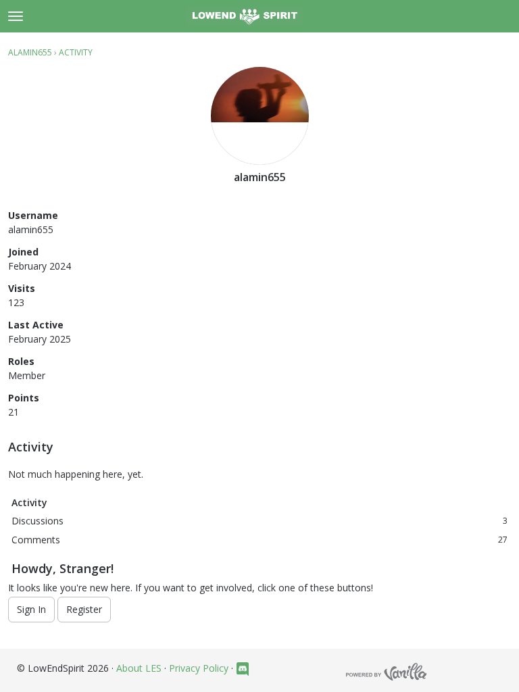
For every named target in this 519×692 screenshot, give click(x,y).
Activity (29, 502)
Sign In (31, 609)
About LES (139, 668)
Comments (259, 539)
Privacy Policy (198, 668)
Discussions (259, 520)
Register (84, 609)
